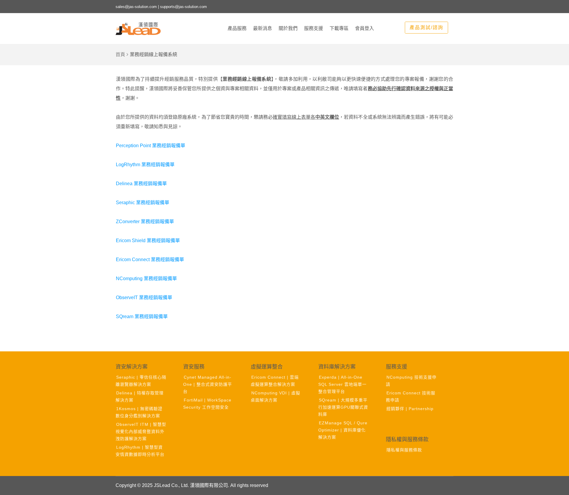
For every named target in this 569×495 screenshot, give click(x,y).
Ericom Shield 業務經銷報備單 (148, 240)
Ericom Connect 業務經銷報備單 (150, 259)
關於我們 (288, 28)
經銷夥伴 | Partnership (410, 408)
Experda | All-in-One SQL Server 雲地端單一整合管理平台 (342, 384)
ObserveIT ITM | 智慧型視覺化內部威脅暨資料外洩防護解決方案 (141, 431)
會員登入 (364, 28)
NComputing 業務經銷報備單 (146, 278)
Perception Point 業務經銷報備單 (150, 145)
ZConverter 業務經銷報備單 (145, 221)
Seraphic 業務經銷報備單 (142, 202)
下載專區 (339, 28)
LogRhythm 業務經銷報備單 (145, 164)
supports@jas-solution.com (183, 6)
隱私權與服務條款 (404, 450)
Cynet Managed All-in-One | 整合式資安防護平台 (207, 384)
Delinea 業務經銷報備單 (141, 183)
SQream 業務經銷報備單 (142, 316)
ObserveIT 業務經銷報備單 (144, 297)
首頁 (120, 54)
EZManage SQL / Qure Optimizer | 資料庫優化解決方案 (342, 430)
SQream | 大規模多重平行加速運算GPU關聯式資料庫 (343, 407)
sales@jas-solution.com (136, 6)
